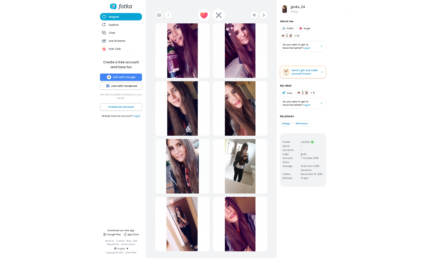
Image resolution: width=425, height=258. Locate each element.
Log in (136, 116)
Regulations (113, 244)
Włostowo (302, 123)
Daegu (286, 123)
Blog (128, 240)
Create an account (121, 107)
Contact (120, 240)
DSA (135, 240)
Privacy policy (128, 244)
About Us (109, 240)
